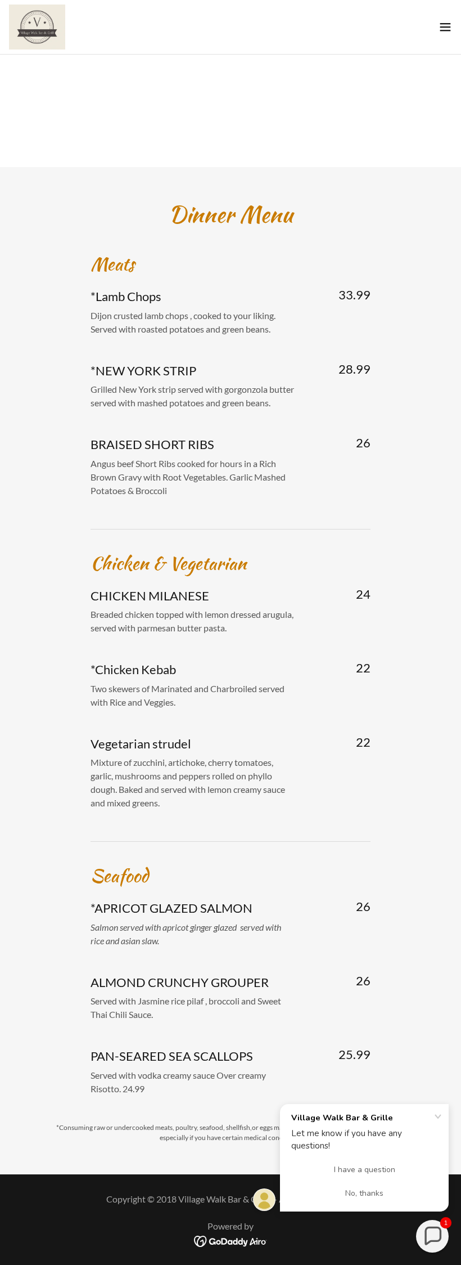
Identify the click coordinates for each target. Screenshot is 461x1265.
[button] (445, 27)
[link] (37, 27)
